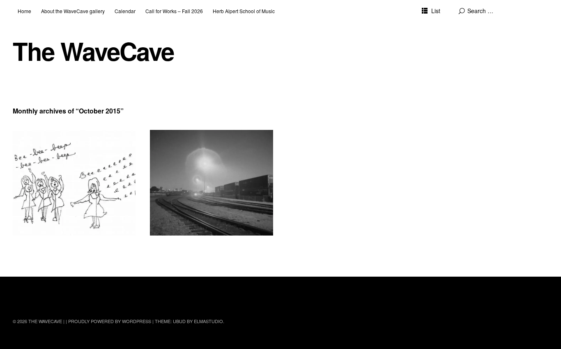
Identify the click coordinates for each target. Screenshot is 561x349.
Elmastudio (208, 321)
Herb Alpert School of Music (244, 10)
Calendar (125, 10)
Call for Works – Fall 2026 (174, 10)
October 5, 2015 (176, 152)
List (435, 11)
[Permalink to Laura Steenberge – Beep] (74, 183)
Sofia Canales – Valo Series (201, 142)
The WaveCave (93, 51)
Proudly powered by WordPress (109, 321)
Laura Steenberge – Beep (60, 142)
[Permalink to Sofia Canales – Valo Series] (211, 183)
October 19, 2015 (40, 152)
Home (24, 10)
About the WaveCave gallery (73, 10)
